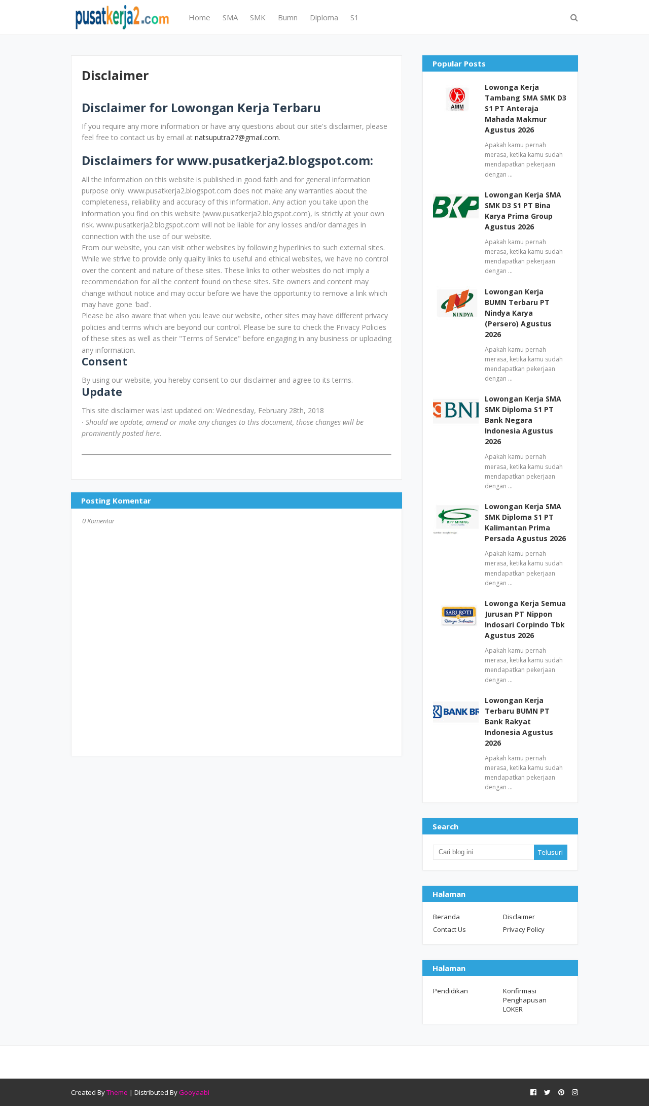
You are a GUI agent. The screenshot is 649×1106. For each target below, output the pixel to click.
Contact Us (449, 929)
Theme (117, 1092)
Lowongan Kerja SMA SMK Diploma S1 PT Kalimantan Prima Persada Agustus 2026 (525, 522)
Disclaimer (519, 916)
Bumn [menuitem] (288, 17)
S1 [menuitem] (354, 17)
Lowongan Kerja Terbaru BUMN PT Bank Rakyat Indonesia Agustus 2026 (519, 721)
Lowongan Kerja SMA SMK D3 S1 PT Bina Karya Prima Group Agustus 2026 (523, 210)
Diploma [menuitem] (324, 17)
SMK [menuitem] (258, 17)
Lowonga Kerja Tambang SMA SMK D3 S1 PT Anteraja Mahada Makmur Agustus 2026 (525, 108)
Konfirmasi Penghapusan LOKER (525, 1000)
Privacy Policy (524, 929)
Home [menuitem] (199, 17)
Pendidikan (450, 990)
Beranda (446, 916)
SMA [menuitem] (230, 17)
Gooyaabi (194, 1092)
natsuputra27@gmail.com (237, 137)
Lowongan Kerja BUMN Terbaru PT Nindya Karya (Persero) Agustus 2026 (518, 313)
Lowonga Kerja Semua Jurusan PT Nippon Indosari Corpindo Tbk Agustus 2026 (525, 619)
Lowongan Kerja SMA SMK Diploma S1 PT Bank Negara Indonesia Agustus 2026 (523, 420)
